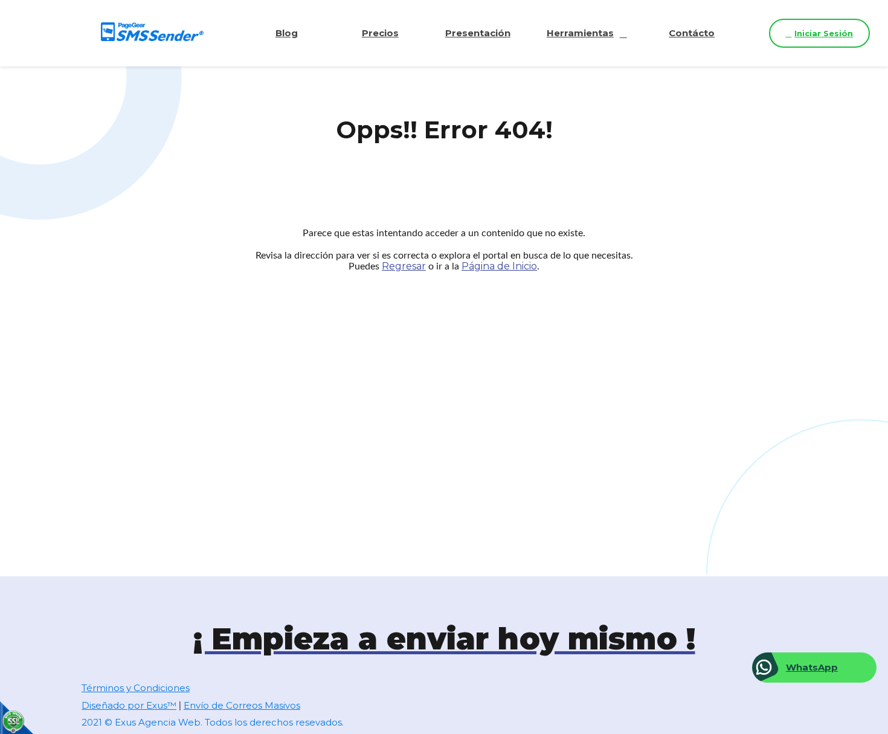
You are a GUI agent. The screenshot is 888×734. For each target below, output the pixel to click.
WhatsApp (812, 667)
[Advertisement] (444, 390)
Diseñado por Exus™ (129, 705)
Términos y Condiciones (136, 688)
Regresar (404, 266)
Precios (380, 33)
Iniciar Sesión (823, 33)
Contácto (692, 33)
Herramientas (580, 33)
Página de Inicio (499, 266)
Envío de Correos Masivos (242, 705)
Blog (286, 33)
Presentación (477, 33)
